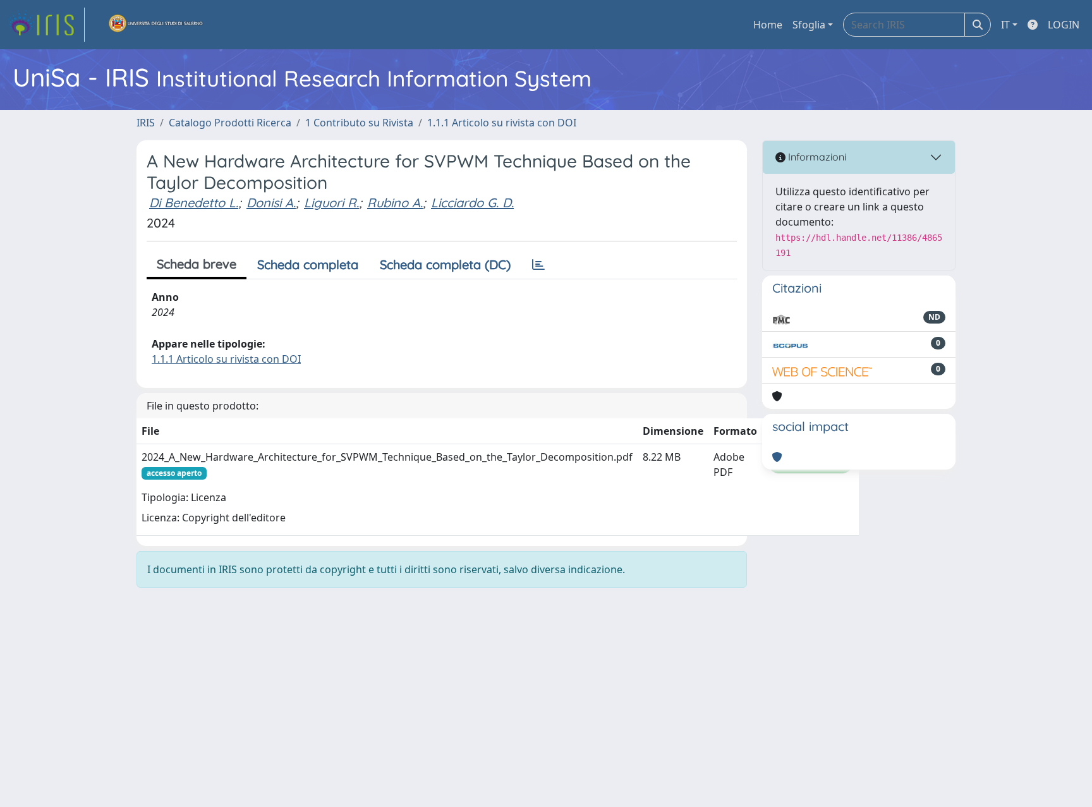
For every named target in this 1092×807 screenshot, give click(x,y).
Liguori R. (331, 202)
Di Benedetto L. (193, 202)
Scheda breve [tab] (196, 264)
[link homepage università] (156, 25)
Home (767, 25)
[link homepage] (46, 25)
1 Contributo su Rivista (359, 123)
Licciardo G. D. (472, 202)
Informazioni (816, 156)
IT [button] (1005, 25)
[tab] (538, 265)
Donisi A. (271, 202)
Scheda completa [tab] (307, 264)
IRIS (145, 123)
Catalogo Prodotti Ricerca (230, 123)
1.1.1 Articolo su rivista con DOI (501, 123)
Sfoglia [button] (808, 25)
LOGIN (1063, 25)
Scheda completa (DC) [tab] (445, 264)
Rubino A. (395, 202)
